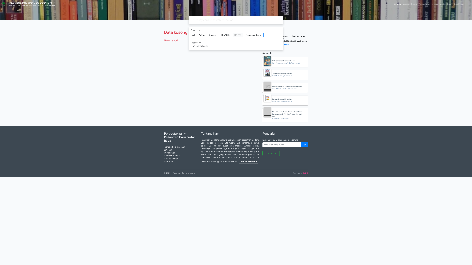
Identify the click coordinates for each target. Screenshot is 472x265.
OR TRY (237, 35)
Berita (414, 4)
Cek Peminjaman (172, 155)
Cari (304, 144)
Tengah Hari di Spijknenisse (282, 73)
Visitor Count (446, 4)
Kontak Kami (272, 153)
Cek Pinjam (459, 4)
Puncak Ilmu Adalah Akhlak (282, 99)
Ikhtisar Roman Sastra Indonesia (283, 61)
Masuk (435, 4)
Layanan (168, 150)
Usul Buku (168, 161)
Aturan (406, 4)
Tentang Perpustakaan (174, 147)
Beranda (397, 4)
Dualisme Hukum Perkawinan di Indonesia (287, 86)
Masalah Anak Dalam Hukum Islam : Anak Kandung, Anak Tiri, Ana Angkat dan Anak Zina (287, 114)
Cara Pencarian (171, 158)
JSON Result (283, 44)
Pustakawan (424, 4)
